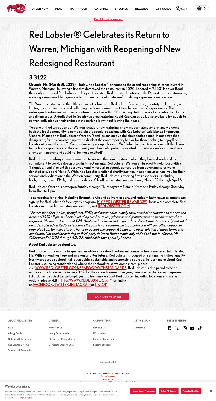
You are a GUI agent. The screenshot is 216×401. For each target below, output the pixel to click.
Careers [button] (54, 320)
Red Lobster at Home (18, 344)
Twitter (61, 284)
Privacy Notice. (26, 398)
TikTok (101, 284)
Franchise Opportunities (105, 339)
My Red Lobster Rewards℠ (122, 201)
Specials (121, 8)
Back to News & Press (108, 296)
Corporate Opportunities (61, 344)
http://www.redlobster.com (85, 280)
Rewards (141, 8)
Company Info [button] (102, 320)
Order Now (40, 8)
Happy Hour (78, 8)
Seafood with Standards (19, 350)
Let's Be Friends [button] (176, 320)
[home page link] (17, 8)
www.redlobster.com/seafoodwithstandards (81, 267)
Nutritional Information (19, 339)
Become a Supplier (102, 344)
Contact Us (139, 327)
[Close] (210, 390)
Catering (101, 8)
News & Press (100, 327)
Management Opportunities (62, 339)
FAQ (10, 327)
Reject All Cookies (168, 391)
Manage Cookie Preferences (143, 391)
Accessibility (108, 379)
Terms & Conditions (108, 376)
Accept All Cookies (191, 391)
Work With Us (55, 327)
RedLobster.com (114, 206)
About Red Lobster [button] (20, 320)
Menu (59, 8)
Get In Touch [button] (142, 320)
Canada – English (108, 361)
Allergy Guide (15, 333)
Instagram (80, 284)
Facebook (43, 284)
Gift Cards (163, 8)
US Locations (99, 333)
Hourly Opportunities (59, 333)
